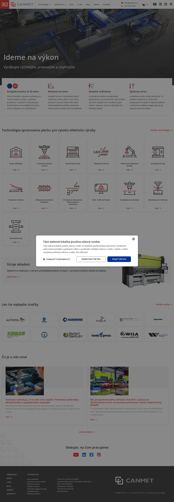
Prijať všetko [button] (119, 259)
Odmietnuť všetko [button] (91, 259)
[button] (56, 259)
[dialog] (87, 250)
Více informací (82, 252)
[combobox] (133, 239)
